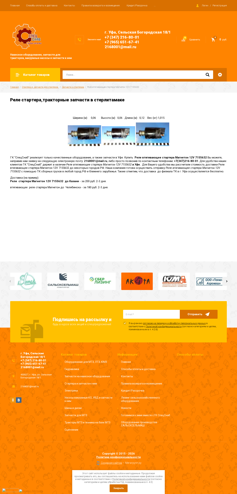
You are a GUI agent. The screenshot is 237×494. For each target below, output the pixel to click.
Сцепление (71, 429)
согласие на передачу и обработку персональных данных (174, 323)
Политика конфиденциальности (118, 457)
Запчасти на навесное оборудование (87, 376)
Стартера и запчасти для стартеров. (40, 87)
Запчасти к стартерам (73, 87)
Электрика (71, 390)
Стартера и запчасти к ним (81, 383)
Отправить (195, 314)
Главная (15, 5)
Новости (126, 408)
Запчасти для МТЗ (76, 415)
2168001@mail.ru (120, 47)
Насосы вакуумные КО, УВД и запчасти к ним (88, 399)
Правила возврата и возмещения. (100, 5)
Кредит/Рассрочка (137, 5)
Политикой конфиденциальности (164, 326)
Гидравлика (72, 369)
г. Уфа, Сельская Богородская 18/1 (138, 32)
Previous (10, 281)
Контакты (69, 5)
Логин (205, 5)
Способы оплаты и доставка (41, 5)
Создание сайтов (111, 462)
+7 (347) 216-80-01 (122, 37)
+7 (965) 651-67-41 (122, 42)
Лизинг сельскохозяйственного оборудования (140, 399)
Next (226, 281)
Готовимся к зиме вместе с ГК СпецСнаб (145, 415)
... (155, 5)
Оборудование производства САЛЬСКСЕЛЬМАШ (139, 424)
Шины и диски (73, 408)
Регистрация (220, 5)
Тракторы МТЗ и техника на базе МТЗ (87, 422)
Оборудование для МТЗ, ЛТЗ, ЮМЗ (86, 361)
